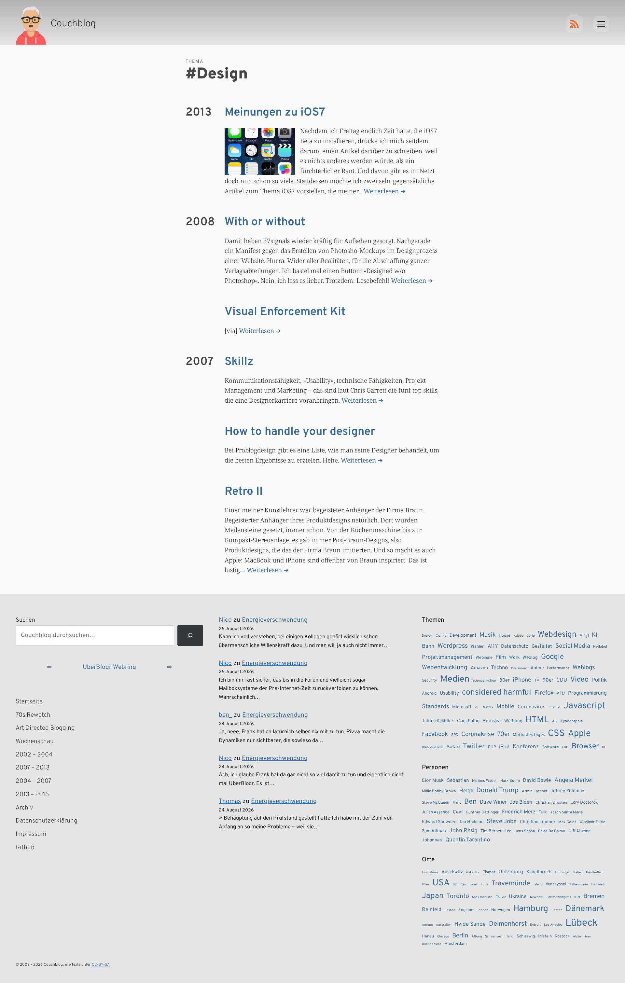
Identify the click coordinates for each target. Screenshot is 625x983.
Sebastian (458, 780)
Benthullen (594, 872)
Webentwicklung (444, 667)
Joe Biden (521, 802)
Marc (456, 802)
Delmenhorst (508, 924)
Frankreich (598, 884)
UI (603, 747)
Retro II (244, 492)
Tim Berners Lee (495, 831)
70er (503, 734)
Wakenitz (472, 872)
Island (538, 884)
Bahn (428, 646)
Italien (578, 872)
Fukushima (430, 872)
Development (463, 635)
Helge (466, 790)
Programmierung (587, 693)
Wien (425, 884)
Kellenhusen (578, 884)
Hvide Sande (470, 924)
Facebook (435, 734)
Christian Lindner (537, 822)
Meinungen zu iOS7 (275, 112)
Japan (433, 896)
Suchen (25, 620)
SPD (454, 735)
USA (441, 883)
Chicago (443, 937)
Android (429, 693)
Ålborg (477, 937)
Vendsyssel (556, 884)
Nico (225, 620)
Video (579, 680)
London (482, 910)
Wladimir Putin (592, 822)
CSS (556, 734)
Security (429, 680)
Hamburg (530, 909)
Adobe (518, 636)
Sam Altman (434, 831)
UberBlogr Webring (109, 667)
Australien (443, 925)
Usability (449, 693)
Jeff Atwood (579, 831)
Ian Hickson (472, 822)
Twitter (474, 746)
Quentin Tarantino (467, 840)
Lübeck (581, 923)
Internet (555, 707)
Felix (542, 812)
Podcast (491, 721)
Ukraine (518, 896)
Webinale (484, 657)
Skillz (239, 362)
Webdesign (557, 635)
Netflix (488, 707)
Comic (441, 635)
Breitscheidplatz (559, 897)
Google (552, 657)
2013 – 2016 (32, 794)
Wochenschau (35, 741)
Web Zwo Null (433, 747)
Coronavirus (531, 707)
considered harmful (496, 692)
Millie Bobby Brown (439, 791)
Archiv (24, 808)
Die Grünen (519, 668)
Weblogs (584, 667)
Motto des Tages (529, 735)
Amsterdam (456, 944)
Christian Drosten (551, 802)
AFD (561, 693)
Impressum (31, 834)
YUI (476, 707)
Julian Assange (436, 812)
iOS (554, 721)
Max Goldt (567, 822)
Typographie (572, 721)
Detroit (535, 925)
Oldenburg (510, 872)
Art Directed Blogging (45, 728)
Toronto (458, 897)
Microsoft (461, 707)
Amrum (427, 925)
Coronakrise (477, 734)
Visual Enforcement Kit (285, 312)
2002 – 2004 (34, 755)
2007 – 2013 (32, 768)
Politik (599, 680)
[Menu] (601, 24)
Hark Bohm (510, 780)
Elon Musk (433, 781)
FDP (565, 747)
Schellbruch (538, 872)
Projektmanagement (447, 657)
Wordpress (453, 646)
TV (537, 680)
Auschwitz (452, 872)
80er (504, 680)
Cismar (488, 872)
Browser (585, 746)
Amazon (479, 668)
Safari (453, 747)
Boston (556, 910)
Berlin (460, 936)
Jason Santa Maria (566, 812)
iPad (504, 747)
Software (550, 747)
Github (34, 848)
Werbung (513, 721)
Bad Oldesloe (431, 944)
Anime (537, 668)
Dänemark (584, 909)
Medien (454, 679)
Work (514, 657)
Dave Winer (493, 802)
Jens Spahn (525, 831)
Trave (501, 897)
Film (500, 657)
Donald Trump (497, 790)
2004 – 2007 (33, 781)
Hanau (428, 936)
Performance (558, 668)
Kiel (577, 897)
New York (536, 897)
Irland (509, 937)
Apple (579, 733)
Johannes (432, 840)
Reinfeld (431, 910)
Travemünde (511, 883)
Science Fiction (484, 680)
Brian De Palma (551, 831)
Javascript (584, 706)
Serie (531, 635)
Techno (499, 667)
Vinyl (584, 635)
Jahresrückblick (438, 721)
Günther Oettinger (482, 812)
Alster (577, 937)
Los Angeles (553, 925)
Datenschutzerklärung (46, 821)
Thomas (230, 801)
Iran (588, 937)
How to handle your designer (300, 432)
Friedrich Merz (518, 812)
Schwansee (493, 937)
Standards (435, 707)
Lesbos (450, 910)
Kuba (484, 884)
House (504, 635)
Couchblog (468, 721)
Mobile (505, 707)
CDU (561, 680)
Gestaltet (542, 647)
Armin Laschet (535, 791)
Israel (473, 884)
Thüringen (562, 872)
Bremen (594, 896)
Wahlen (477, 646)
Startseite (29, 702)
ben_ (225, 715)
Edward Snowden (439, 822)
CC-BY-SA (101, 964)
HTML (537, 720)
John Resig (463, 831)
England (465, 910)
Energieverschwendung (275, 620)
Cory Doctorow (584, 802)
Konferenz (526, 747)
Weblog (530, 657)
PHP (492, 747)
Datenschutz (514, 647)
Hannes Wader (484, 780)
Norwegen (500, 910)
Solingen (459, 884)
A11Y (493, 646)
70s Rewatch (33, 715)
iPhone (522, 680)
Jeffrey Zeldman (567, 791)
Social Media (572, 646)
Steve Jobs (502, 821)
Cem (458, 812)
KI (594, 635)
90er (548, 680)
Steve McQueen (435, 802)
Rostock (562, 936)
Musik (487, 635)
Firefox (544, 693)
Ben (470, 801)
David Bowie (537, 780)
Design (427, 636)
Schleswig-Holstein (534, 936)
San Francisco (482, 897)
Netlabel (600, 646)
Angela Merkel (573, 780)
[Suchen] (190, 635)
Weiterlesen (381, 191)
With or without (265, 222)
